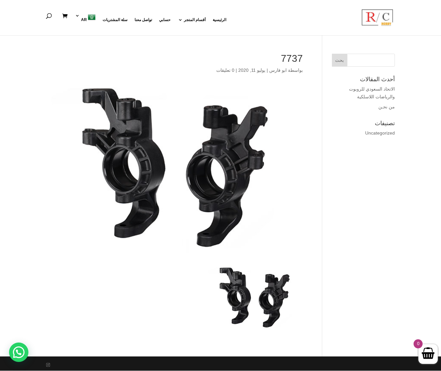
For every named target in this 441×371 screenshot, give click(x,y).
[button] (18, 352)
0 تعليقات (225, 70)
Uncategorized (380, 133)
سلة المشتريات (115, 19)
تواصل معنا (143, 19)
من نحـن (386, 106)
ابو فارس (278, 70)
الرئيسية (219, 19)
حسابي (164, 19)
